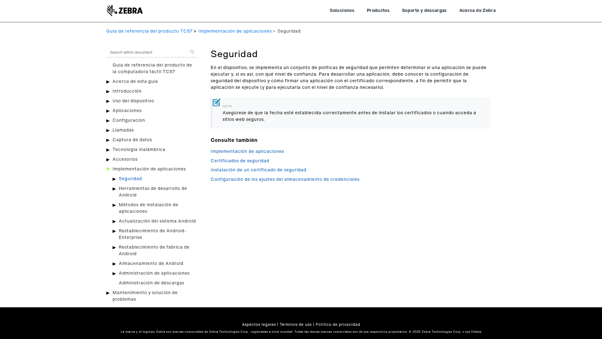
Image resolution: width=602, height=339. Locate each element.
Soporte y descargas (424, 10)
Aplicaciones (127, 111)
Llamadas (123, 130)
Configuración (129, 120)
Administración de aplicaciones (154, 273)
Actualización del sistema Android (157, 221)
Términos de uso (296, 324)
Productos (378, 10)
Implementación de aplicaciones (235, 31)
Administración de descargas (151, 283)
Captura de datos (132, 140)
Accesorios (125, 159)
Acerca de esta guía (135, 81)
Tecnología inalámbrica (139, 150)
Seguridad (130, 179)
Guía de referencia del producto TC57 (149, 31)
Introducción (127, 91)
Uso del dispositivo (133, 101)
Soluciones (342, 10)
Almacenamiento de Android (151, 263)
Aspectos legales (259, 324)
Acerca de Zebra (477, 10)
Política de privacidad (338, 324)
